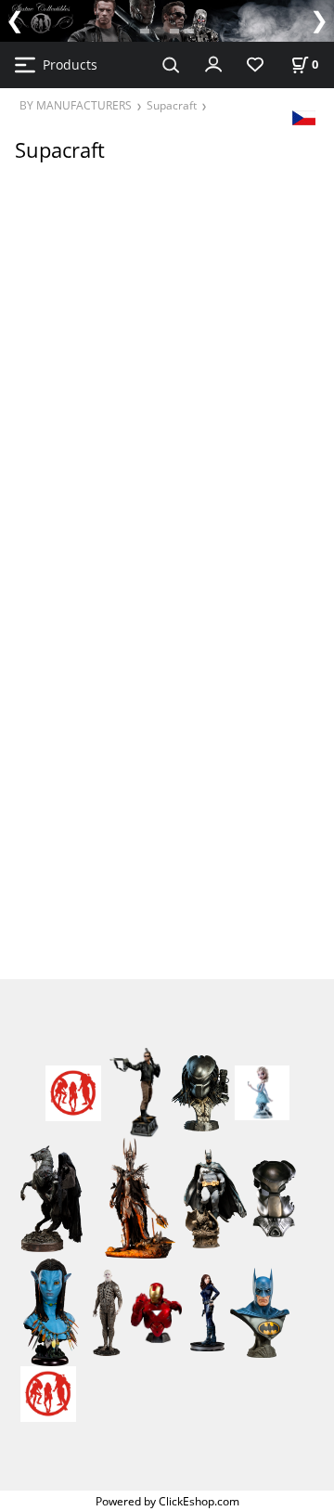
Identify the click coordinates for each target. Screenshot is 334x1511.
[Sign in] (213, 63)
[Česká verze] (303, 116)
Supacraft (172, 104)
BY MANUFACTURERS (75, 104)
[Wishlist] (255, 65)
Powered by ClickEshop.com (167, 1500)
